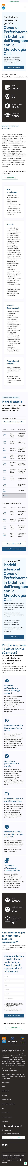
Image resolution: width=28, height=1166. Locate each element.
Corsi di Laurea (5, 1082)
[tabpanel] (14, 463)
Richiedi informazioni (14, 549)
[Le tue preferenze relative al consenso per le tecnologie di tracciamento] (25, 1163)
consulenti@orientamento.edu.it (12, 1133)
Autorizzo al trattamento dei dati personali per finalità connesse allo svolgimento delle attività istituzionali (14, 1005)
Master (3, 1086)
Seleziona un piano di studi (9, 418)
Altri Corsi (13, 74)
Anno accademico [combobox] (11, 397)
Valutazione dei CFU (7, 1117)
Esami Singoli (5, 1091)
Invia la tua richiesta (14, 67)
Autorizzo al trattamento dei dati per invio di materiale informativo (14, 1009)
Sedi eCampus (5, 1112)
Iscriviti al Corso (14, 637)
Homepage (5, 74)
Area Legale (5, 1121)
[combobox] (14, 422)
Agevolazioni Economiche (8, 1104)
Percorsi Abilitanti (6, 1099)
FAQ (3, 1108)
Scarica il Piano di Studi (14, 544)
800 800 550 (15, 1)
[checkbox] (4, 1005)
